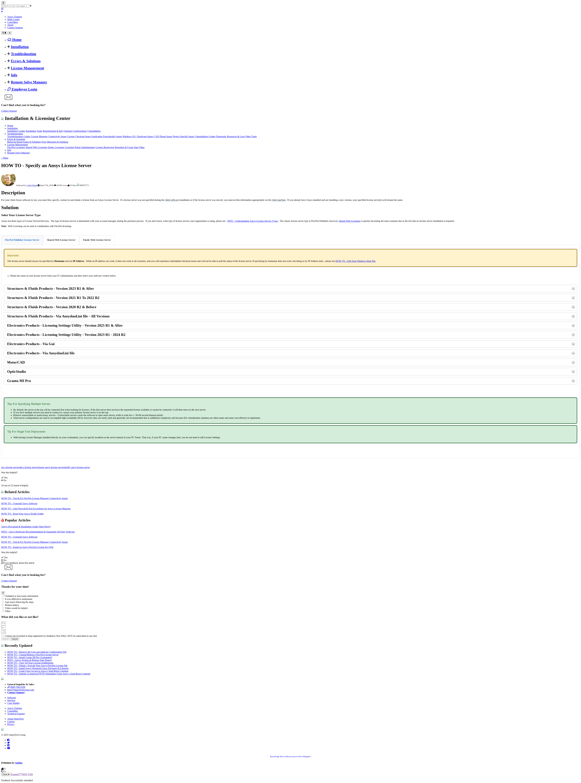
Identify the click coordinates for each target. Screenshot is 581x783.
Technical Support (16, 713)
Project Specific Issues (183, 136)
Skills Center (13, 19)
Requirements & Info (53, 131)
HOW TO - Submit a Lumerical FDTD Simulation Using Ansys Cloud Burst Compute (48, 673)
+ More (4, 158)
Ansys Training (14, 16)
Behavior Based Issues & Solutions (24, 142)
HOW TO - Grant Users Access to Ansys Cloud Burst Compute (37, 671)
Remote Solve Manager (29, 82)
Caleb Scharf (32, 185)
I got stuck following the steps (19, 602)
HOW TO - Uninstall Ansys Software (19, 503)
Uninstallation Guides (205, 136)
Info (14, 75)
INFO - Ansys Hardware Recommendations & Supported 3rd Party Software (38, 531)
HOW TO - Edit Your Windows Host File (355, 261)
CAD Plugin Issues (163, 136)
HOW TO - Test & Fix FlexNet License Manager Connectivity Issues (34, 498)
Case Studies (13, 703)
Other (141, 147)
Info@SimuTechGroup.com (20, 689)
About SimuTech (15, 719)
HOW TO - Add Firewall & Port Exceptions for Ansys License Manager (36, 508)
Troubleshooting (23, 54)
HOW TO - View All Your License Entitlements (30, 663)
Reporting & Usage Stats (126, 147)
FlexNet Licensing (16, 147)
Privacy (11, 724)
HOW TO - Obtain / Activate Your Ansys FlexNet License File (37, 665)
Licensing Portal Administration (80, 147)
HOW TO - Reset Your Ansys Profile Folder (22, 513)
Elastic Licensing (56, 147)
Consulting (12, 22)
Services (11, 700)
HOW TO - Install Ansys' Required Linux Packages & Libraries (38, 668)
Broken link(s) (12, 605)
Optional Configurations (75, 131)
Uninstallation (94, 131)
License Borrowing (105, 147)
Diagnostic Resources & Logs (230, 136)
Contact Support (15, 27)
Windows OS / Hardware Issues (138, 136)
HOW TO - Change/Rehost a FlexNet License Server (33, 654)
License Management (27, 68)
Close (5, 774)
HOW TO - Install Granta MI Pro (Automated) (29, 657)
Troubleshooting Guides (18, 136)
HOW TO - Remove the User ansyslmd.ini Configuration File (36, 652)
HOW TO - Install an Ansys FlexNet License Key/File (27, 547)
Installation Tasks (34, 131)
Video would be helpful (16, 608)
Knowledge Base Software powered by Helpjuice (290, 756)
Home (10, 125)
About (10, 25)
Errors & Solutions (26, 61)
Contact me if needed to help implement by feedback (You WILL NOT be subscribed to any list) (51, 636)
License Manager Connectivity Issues (49, 136)
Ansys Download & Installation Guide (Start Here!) (26, 526)
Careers (11, 721)
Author (19, 763)
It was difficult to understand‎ (18, 599)
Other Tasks (251, 136)
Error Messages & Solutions (54, 142)
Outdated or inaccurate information (21, 596)
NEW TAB (27, 774)
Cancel (15, 639)
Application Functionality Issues (106, 136)
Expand (15, 774)
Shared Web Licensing (36, 147)
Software (11, 697)
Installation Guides (16, 131)
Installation (20, 47)
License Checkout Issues (79, 136)
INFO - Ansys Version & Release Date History (29, 660)
